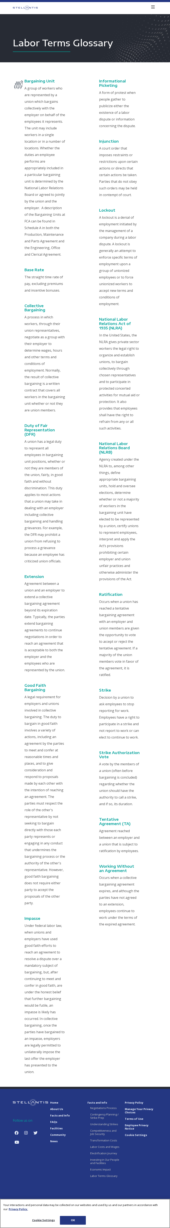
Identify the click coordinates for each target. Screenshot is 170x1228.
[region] (85, 1213)
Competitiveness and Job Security (103, 1132)
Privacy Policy (134, 1102)
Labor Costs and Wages (104, 1147)
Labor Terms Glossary (103, 1176)
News (54, 1141)
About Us (56, 1109)
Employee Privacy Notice (136, 1126)
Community (58, 1135)
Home (54, 1102)
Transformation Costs (103, 1140)
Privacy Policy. (18, 1209)
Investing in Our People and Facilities (104, 1161)
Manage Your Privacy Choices (139, 1110)
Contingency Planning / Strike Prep (104, 1116)
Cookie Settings (43, 1220)
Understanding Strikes (104, 1124)
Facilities (56, 1128)
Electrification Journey (103, 1153)
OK (73, 1220)
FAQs (53, 1122)
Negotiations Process (103, 1108)
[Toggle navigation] (153, 7)
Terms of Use (134, 1119)
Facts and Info (60, 1115)
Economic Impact (100, 1169)
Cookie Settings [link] (136, 1135)
